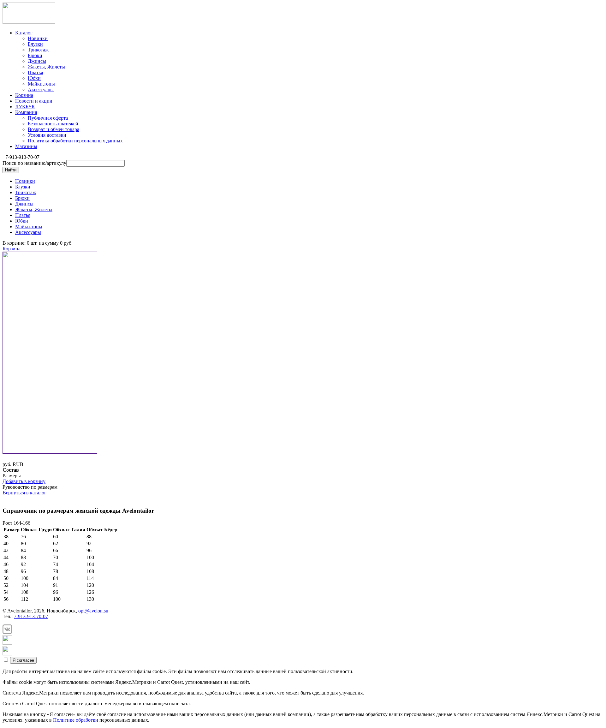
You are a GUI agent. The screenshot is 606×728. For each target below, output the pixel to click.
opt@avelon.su (93, 610)
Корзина (12, 248)
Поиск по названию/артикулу (34, 163)
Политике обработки (75, 720)
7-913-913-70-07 (31, 616)
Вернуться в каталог (24, 492)
